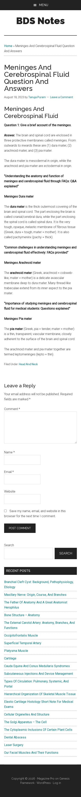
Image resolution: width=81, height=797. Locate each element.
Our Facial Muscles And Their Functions (31, 752)
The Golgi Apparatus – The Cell (25, 722)
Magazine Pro (45, 778)
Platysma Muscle (16, 651)
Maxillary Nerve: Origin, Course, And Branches (35, 595)
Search (9, 545)
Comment (12, 409)
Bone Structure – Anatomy (22, 615)
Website (9, 491)
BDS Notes (40, 20)
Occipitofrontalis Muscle (21, 635)
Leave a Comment (61, 97)
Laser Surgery (13, 745)
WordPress (44, 782)
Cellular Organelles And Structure (26, 714)
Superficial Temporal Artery (22, 643)
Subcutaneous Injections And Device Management (38, 674)
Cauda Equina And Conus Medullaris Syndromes (37, 666)
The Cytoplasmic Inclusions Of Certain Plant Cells (38, 730)
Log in (57, 782)
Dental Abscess (15, 737)
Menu (43, 5)
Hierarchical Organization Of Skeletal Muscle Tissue (40, 694)
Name (9, 452)
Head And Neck (28, 364)
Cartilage (10, 658)
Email (9, 472)
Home (8, 46)
